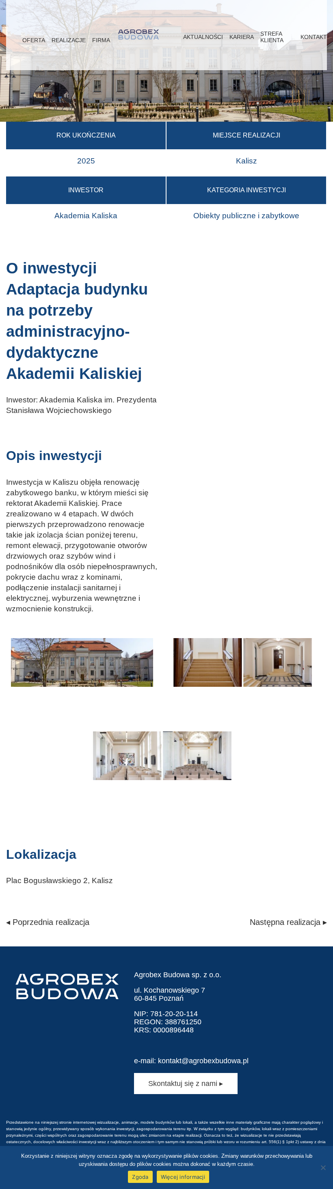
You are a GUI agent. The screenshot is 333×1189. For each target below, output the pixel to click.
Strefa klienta (271, 36)
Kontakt (314, 37)
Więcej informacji (183, 1177)
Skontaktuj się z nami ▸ (185, 1083)
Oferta (33, 40)
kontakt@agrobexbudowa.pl (203, 1061)
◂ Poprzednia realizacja (47, 922)
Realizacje (69, 40)
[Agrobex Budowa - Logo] (138, 35)
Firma (101, 40)
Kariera (241, 37)
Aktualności (203, 37)
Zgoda (140, 1177)
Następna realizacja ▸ (288, 922)
